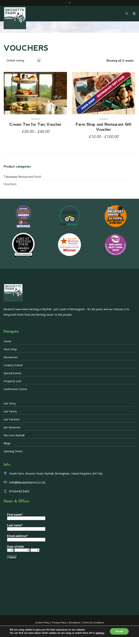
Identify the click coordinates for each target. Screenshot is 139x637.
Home (64, 27)
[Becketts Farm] (15, 18)
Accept (119, 631)
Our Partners (12, 419)
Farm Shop (10, 349)
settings (100, 633)
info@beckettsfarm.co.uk (27, 482)
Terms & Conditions (93, 622)
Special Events (13, 373)
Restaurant (11, 357)
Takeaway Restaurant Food (22, 177)
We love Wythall (14, 435)
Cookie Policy (42, 622)
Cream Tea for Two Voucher (35, 124)
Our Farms (10, 411)
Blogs (7, 443)
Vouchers (35, 119)
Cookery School (13, 365)
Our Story (10, 403)
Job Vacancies (12, 427)
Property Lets (12, 381)
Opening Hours (13, 451)
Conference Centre (15, 389)
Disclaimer (74, 622)
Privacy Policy (59, 622)
